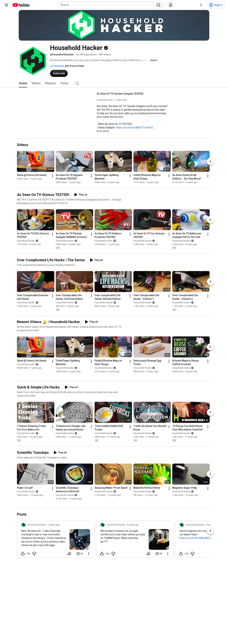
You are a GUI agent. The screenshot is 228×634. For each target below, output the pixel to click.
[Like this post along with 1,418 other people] (23, 554)
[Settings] (201, 5)
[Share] (69, 553)
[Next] (210, 161)
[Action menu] (88, 553)
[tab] (23, 83)
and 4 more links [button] (74, 65)
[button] (103, 131)
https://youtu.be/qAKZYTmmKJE (134, 127)
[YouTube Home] (21, 5)
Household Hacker (26, 241)
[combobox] (106, 5)
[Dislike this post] (34, 554)
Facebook (58, 65)
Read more (103, 131)
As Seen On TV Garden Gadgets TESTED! (120, 93)
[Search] (158, 5)
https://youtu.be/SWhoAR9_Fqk (197, 538)
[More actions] (52, 176)
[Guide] (6, 5)
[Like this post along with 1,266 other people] (181, 554)
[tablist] (114, 83)
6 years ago (54, 525)
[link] (55, 540)
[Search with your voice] (170, 5)
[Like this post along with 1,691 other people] (102, 554)
